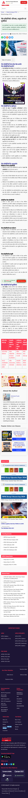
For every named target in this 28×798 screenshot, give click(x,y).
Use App (24, 2)
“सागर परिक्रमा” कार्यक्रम (25, 342)
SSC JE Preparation (6, 701)
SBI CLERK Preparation (4, 695)
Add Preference (21, 281)
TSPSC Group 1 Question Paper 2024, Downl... (12, 480)
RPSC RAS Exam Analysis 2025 (11, 539)
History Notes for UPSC (9, 562)
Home (2, 12)
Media (4, 724)
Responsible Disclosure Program (10, 788)
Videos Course (18, 724)
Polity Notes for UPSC (9, 559)
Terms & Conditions (19, 791)
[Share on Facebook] (10, 37)
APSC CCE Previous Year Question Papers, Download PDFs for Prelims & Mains (13, 590)
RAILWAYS (19, 698)
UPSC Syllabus (4, 636)
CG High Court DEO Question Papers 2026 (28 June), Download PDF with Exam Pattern (14, 594)
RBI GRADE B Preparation (4, 710)
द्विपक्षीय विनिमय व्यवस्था (24, 362)
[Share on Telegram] (5, 37)
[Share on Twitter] (12, 37)
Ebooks (17, 726)
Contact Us (5, 722)
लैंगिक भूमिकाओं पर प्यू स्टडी (18, 353)
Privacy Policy (5, 793)
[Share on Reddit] (7, 37)
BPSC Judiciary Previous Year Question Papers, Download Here (14, 602)
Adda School (10, 674)
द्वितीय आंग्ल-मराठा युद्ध (25, 353)
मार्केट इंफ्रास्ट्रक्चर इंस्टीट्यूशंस (12, 362)
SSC (18, 696)
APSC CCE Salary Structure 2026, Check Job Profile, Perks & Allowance (14, 607)
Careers (7, 727)
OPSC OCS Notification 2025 (10, 549)
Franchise (5, 730)
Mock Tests (17, 719)
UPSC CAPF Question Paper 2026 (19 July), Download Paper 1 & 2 (14, 586)
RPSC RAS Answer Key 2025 (10, 542)
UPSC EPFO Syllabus (20, 638)
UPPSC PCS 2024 (5, 654)
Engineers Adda (9, 679)
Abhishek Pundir (6, 33)
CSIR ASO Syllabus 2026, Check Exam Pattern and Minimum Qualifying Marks (14, 577)
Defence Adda (23, 674)
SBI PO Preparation (6, 692)
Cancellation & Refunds (7, 791)
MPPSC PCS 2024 (5, 656)
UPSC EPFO (18, 636)
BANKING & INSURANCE (20, 693)
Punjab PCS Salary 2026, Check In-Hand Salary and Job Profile (14, 611)
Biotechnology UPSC (12, 12)
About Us (5, 719)
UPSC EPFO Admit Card (21, 641)
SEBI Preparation (5, 698)
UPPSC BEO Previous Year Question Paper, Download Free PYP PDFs (14, 581)
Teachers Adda (23, 669)
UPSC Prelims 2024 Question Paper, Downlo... (12, 519)
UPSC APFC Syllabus (20, 645)
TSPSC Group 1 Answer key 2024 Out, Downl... (12, 499)
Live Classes (18, 722)
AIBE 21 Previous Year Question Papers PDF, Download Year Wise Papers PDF (14, 598)
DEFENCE (19, 703)
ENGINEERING (20, 706)
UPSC (18, 708)
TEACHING (19, 701)
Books (16, 729)
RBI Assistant (4, 707)
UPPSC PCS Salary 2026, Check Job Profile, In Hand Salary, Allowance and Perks (14, 615)
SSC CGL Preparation (4, 704)
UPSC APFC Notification (21, 643)
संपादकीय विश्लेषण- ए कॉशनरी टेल (18, 362)
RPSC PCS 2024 (5, 659)
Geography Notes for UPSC (10, 564)
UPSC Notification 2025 (9, 544)
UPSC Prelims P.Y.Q (6, 638)
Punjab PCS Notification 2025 (10, 547)
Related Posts (5, 461)
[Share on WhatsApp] (2, 37)
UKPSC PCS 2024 (5, 661)
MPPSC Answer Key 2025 (9, 537)
